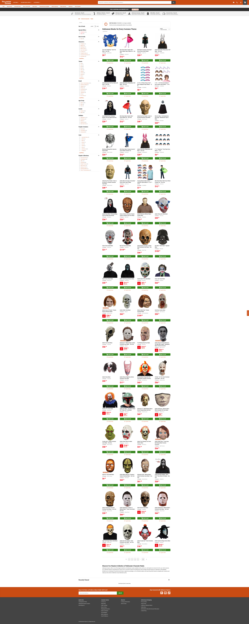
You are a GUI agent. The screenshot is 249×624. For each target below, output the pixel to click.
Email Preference (104, 616)
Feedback (248, 313)
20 (143, 559)
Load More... (81, 58)
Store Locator (123, 603)
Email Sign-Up (81, 605)
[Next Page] (146, 559)
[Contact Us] (237, 2)
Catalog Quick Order (83, 601)
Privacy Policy (144, 601)
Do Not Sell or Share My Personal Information (150, 608)
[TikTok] (169, 593)
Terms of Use (143, 603)
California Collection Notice (146, 605)
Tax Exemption (104, 612)
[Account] (241, 2)
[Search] (173, 2)
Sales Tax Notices (104, 610)
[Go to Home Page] (79, 18)
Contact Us (103, 601)
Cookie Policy (144, 610)
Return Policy (104, 607)
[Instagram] (165, 593)
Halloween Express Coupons (84, 603)
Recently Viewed (84, 580)
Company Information (125, 601)
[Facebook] (161, 593)
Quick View (110, 63)
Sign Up (120, 593)
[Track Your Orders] (233, 2)
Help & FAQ (103, 603)
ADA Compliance (104, 614)
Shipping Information (105, 608)
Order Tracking (104, 605)
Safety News (143, 607)
